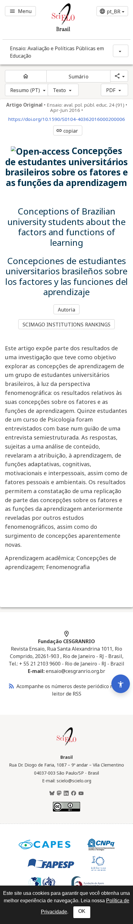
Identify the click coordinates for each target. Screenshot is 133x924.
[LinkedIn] (66, 793)
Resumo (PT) (25, 90)
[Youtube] (81, 793)
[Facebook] (73, 793)
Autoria (66, 309)
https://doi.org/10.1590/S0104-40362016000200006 (66, 119)
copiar (67, 130)
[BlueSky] (51, 793)
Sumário (78, 76)
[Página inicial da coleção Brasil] (66, 744)
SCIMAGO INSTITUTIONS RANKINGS (67, 324)
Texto (59, 90)
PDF (110, 90)
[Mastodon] (59, 793)
